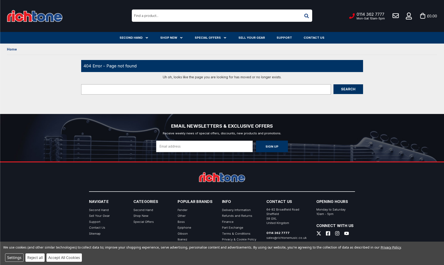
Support (284, 37)
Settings (14, 257)
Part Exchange (232, 227)
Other (182, 216)
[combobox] (222, 15)
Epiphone (184, 227)
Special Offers (208, 37)
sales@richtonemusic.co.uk (286, 238)
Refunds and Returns (237, 216)
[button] (409, 16)
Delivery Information (236, 210)
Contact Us (314, 37)
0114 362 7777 (278, 233)
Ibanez (182, 239)
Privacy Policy (391, 247)
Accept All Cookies (64, 257)
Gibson (183, 233)
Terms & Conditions (236, 233)
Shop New (168, 37)
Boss (181, 222)
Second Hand (131, 37)
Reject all (35, 257)
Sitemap (95, 233)
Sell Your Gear (251, 37)
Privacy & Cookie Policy (239, 239)
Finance (228, 222)
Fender (183, 210)
